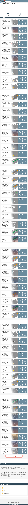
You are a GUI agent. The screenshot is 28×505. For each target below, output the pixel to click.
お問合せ (19, 502)
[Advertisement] (14, 6)
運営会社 (9, 502)
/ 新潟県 (2, 2)
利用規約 (12, 502)
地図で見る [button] (14, 456)
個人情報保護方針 (15, 502)
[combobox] (8, 1)
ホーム (1, 2)
